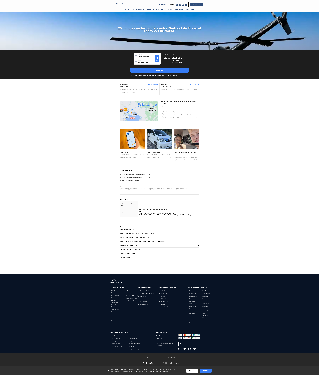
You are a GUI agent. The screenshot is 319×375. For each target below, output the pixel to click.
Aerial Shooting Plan (133, 338)
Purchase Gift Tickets (133, 335)
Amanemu (163, 304)
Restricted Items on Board (117, 346)
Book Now (159, 70)
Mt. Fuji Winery (164, 293)
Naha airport (192, 298)
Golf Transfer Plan (144, 304)
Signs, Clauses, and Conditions (163, 341)
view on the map (153, 84)
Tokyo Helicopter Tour (115, 291)
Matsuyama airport (192, 309)
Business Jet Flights (153, 9)
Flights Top (163, 290)
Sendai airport (192, 306)
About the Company (160, 335)
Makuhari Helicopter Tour (116, 315)
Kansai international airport (192, 318)
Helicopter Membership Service (135, 349)
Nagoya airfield (192, 313)
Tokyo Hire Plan (143, 301)
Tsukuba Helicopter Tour (131, 298)
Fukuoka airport (193, 293)
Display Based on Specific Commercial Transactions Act (165, 344)
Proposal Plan (143, 296)
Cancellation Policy (126, 170)
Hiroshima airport (193, 296)
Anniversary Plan (144, 298)
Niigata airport (192, 322)
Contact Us (113, 335)
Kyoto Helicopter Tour (115, 319)
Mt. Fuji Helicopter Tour (115, 296)
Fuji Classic (163, 296)
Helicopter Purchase (132, 341)
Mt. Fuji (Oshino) (164, 298)
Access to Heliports (115, 343)
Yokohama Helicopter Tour (114, 301)
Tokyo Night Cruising (145, 290)
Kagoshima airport (193, 290)
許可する (206, 370)
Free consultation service (134, 343)
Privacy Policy (159, 338)
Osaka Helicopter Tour (115, 310)
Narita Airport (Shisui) (166, 306)
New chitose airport (192, 302)
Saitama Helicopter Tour (115, 305)
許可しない (192, 370)
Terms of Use (159, 348)
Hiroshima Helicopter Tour (131, 295)
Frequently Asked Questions (117, 341)
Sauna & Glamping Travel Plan (147, 293)
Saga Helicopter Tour (130, 300)
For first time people (115, 338)
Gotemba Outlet (164, 301)
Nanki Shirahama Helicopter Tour (129, 291)
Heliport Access (190, 9)
